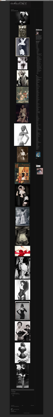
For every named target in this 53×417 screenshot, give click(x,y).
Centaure (37, 88)
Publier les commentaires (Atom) (16, 406)
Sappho (37, 138)
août (37, 51)
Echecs (37, 98)
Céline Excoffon (37, 34)
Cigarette (37, 91)
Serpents (37, 139)
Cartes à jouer (37, 87)
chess (36, 89)
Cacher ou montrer (37, 86)
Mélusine (37, 117)
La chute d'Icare (38, 69)
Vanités (37, 145)
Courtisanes (37, 94)
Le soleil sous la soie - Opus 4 (39, 68)
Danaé (36, 96)
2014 (36, 46)
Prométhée (37, 133)
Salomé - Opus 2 (38, 60)
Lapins (36, 110)
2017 (36, 44)
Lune (36, 115)
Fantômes (37, 103)
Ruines (37, 137)
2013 (36, 47)
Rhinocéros (37, 135)
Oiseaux (37, 122)
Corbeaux (37, 93)
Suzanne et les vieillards (38, 142)
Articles (37, 165)
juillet (37, 52)
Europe (37, 101)
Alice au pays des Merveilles (38, 77)
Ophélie (37, 123)
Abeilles (37, 76)
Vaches (37, 144)
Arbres (36, 81)
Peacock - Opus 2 (38, 64)
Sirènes (37, 140)
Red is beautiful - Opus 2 (39, 61)
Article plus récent (12, 405)
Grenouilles (37, 105)
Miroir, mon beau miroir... (39, 58)
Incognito (37, 106)
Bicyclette (37, 84)
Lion (36, 113)
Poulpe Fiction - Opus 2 (39, 63)
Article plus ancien (32, 405)
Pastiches (37, 127)
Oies (36, 121)
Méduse (37, 116)
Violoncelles (37, 147)
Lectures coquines (37, 111)
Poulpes (37, 132)
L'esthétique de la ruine (39, 54)
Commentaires (38, 166)
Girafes (37, 104)
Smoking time (38, 56)
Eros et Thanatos (37, 99)
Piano (36, 130)
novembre (38, 49)
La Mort (37, 108)
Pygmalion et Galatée (38, 134)
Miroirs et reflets (37, 118)
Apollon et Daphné (37, 79)
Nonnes (37, 120)
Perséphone (37, 128)
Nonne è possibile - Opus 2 (39, 66)
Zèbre (36, 149)
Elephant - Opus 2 (38, 71)
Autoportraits (37, 82)
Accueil (22, 405)
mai (37, 72)
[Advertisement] (39, 18)
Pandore (37, 125)
